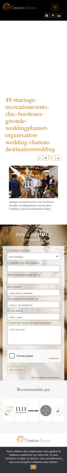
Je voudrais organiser (19, 250)
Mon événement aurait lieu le (23, 274)
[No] (62, 460)
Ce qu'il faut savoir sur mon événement (29, 322)
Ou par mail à (15, 310)
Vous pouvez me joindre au (22, 298)
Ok (33, 467)
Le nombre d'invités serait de (23, 262)
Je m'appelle (14, 286)
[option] (9, 410)
